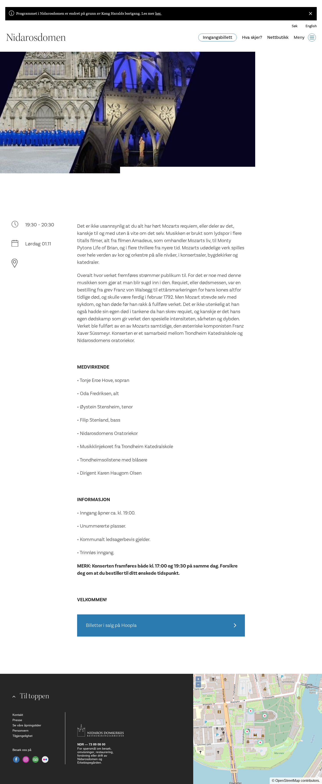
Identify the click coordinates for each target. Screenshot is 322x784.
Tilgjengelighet (22, 736)
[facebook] (16, 759)
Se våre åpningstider (26, 725)
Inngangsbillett (217, 37)
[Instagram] (26, 759)
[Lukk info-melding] (310, 13)
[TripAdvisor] (35, 759)
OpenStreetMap (287, 780)
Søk (294, 26)
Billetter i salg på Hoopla (111, 625)
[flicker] (45, 759)
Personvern (20, 730)
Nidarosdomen (36, 37)
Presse (17, 720)
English (311, 26)
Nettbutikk (277, 37)
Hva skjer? (252, 37)
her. (158, 13)
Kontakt (17, 715)
